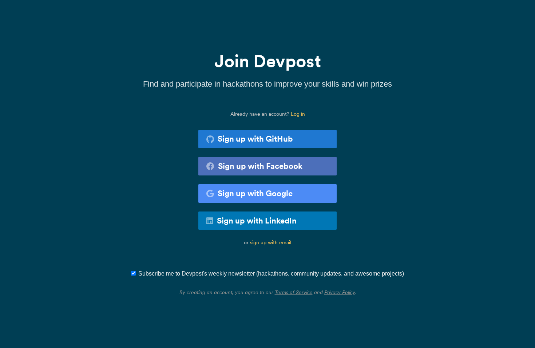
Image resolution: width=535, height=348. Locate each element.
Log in (298, 114)
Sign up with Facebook (260, 166)
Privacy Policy (339, 292)
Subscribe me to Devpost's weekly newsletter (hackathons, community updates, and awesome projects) (271, 273)
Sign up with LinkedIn (257, 220)
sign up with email (270, 242)
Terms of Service (294, 292)
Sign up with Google (255, 193)
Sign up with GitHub (255, 139)
